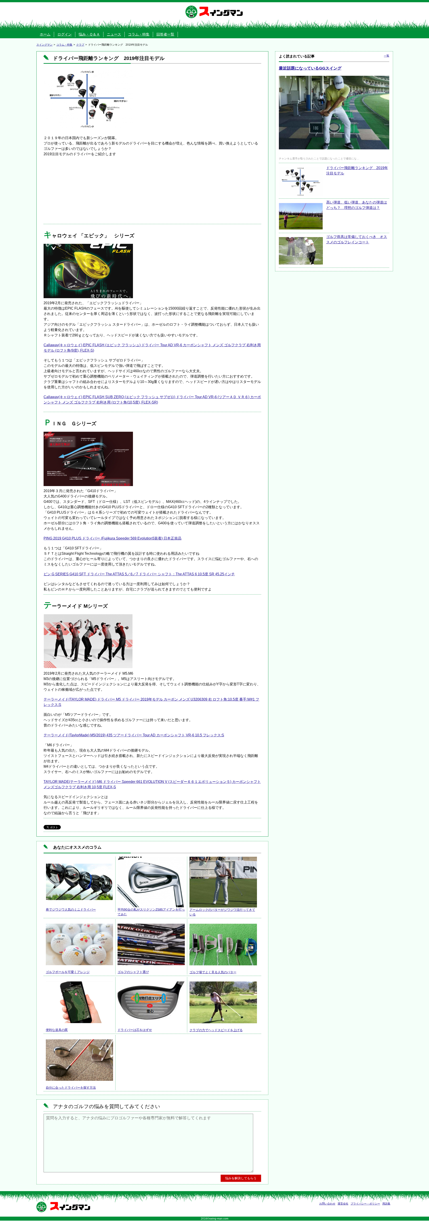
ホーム (45, 34)
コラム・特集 (138, 34)
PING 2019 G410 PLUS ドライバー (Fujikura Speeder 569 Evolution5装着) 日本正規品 (112, 538)
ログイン (64, 34)
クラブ (80, 44)
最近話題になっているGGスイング (310, 68)
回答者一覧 (165, 34)
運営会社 (343, 1203)
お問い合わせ (327, 1203)
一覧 (386, 55)
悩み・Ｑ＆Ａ (89, 34)
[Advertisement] (152, 190)
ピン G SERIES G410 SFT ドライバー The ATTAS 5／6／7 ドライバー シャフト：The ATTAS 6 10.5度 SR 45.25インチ (139, 574)
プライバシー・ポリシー (365, 1203)
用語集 (386, 1203)
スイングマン (221, 12)
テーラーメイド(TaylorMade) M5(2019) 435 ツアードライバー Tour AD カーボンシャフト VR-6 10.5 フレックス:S (134, 735)
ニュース (114, 34)
